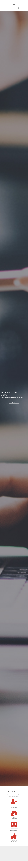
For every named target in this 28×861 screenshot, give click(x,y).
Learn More (14, 402)
